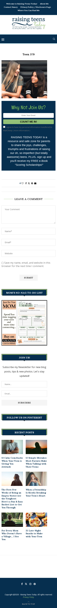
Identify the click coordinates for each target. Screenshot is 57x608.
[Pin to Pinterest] (32, 183)
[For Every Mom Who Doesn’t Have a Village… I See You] (12, 520)
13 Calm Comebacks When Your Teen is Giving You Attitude (12, 462)
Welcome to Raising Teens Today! (21, 4)
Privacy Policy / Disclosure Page (36, 7)
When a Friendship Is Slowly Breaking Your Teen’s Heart (36, 492)
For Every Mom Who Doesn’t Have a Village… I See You (12, 535)
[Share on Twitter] (29, 183)
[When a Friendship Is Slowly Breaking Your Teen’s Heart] (36, 479)
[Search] (53, 39)
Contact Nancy (11, 7)
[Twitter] (26, 583)
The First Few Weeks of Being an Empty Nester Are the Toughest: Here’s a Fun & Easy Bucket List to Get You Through (12, 498)
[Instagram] (30, 583)
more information (21, 130)
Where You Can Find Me (29, 10)
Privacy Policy (28, 597)
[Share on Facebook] (26, 183)
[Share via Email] (35, 183)
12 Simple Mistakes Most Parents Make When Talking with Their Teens (36, 462)
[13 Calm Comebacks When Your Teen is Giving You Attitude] (12, 447)
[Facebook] (22, 583)
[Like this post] (22, 183)
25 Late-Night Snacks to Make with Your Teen (34, 533)
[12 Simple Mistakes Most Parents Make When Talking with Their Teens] (36, 447)
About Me (44, 4)
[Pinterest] (35, 583)
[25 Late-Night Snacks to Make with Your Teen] (36, 520)
